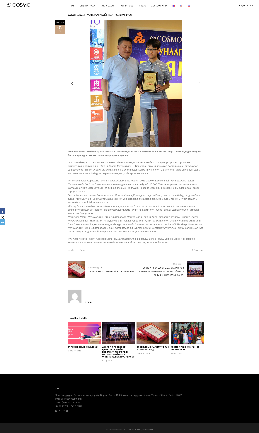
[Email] (2, 222)
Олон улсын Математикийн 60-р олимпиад (100, 14)
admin (71, 250)
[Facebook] (2, 211)
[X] (2, 216)
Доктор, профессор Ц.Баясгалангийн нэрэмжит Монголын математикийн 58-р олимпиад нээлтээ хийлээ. (161, 271)
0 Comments (197, 250)
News (82, 250)
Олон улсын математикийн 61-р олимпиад (111, 272)
